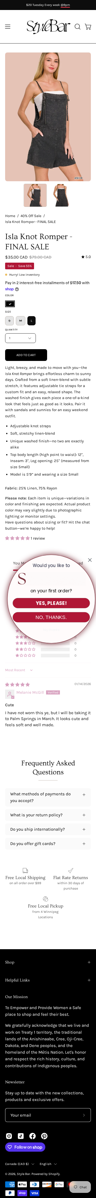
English (46, 1164)
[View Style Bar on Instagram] (9, 1136)
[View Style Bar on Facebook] (32, 1136)
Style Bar (23, 1174)
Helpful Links (17, 980)
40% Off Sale (30, 216)
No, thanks (48, 630)
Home (10, 216)
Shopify (54, 1174)
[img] (86, 257)
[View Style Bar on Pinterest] (44, 1136)
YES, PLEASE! (48, 603)
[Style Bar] (48, 26)
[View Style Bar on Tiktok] (21, 1136)
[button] (77, 26)
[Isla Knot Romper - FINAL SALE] (35, 195)
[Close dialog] (87, 560)
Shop (9, 962)
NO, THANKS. (47, 617)
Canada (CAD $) (17, 1164)
